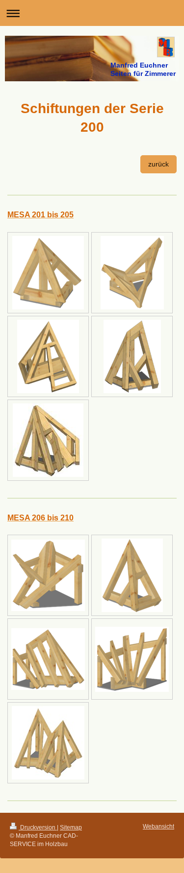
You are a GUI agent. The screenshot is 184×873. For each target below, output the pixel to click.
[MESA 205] (48, 440)
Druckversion (38, 827)
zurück (158, 164)
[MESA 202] (132, 272)
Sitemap (71, 827)
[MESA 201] (48, 272)
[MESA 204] (132, 356)
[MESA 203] (48, 356)
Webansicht (158, 826)
